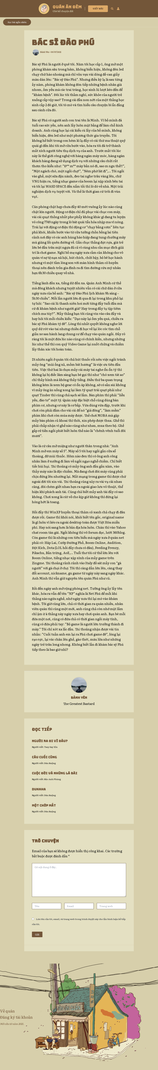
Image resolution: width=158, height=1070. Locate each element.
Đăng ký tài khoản (16, 1017)
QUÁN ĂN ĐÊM (67, 7)
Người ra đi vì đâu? (50, 741)
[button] (98, 8)
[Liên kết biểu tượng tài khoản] (118, 8)
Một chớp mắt (44, 805)
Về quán (7, 1011)
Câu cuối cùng (44, 757)
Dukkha (39, 789)
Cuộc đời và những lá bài (54, 773)
